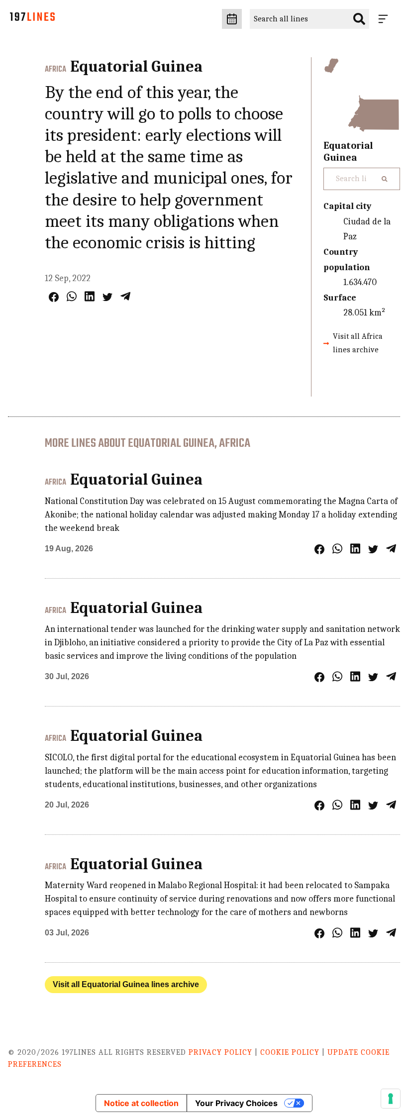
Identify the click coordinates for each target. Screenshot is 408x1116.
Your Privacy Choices (236, 1103)
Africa (55, 69)
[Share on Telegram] (125, 296)
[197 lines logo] (32, 19)
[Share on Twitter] (107, 297)
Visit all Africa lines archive (358, 343)
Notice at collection (141, 1103)
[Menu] (385, 19)
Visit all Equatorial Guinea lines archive (126, 984)
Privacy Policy (220, 1052)
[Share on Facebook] (54, 297)
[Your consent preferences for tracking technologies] (390, 1098)
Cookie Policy (289, 1052)
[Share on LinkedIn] (90, 296)
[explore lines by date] (232, 19)
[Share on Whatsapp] (72, 296)
